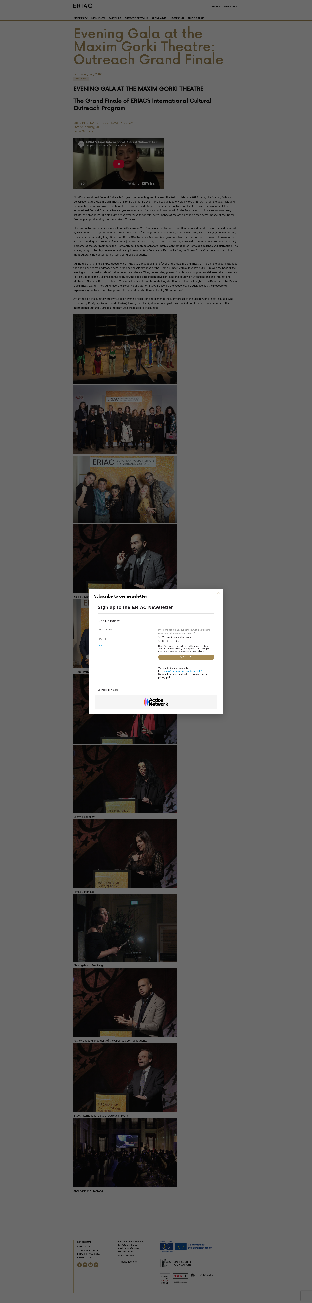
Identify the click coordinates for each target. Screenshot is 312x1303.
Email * (103, 638)
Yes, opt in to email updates (176, 637)
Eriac (115, 690)
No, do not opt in (170, 641)
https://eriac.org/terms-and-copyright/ (183, 671)
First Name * (106, 628)
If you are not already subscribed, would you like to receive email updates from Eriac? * (184, 631)
